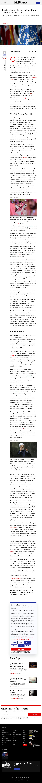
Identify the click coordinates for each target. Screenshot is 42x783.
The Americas (15, 730)
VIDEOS (33, 735)
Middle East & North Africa (17, 734)
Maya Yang (5, 23)
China (14, 744)
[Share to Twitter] (5, 63)
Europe (14, 732)
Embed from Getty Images (14, 197)
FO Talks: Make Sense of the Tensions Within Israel (36, 738)
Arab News (4, 7)
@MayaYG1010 (4, 57)
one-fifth (25, 157)
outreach (12, 551)
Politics (3, 730)
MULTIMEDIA (34, 730)
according (22, 429)
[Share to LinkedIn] (5, 65)
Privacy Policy (13, 718)
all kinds (19, 254)
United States (15, 740)
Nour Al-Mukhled (14, 698)
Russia (24, 730)
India (13, 742)
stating (12, 355)
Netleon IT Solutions (26, 780)
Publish (24, 740)
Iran (31, 93)
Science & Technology (5, 738)
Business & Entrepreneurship (6, 734)
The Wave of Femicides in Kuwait (17, 692)
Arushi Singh (13, 673)
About (24, 738)
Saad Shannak (13, 686)
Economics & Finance (5, 732)
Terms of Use (19, 718)
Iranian (18, 98)
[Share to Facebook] (5, 61)
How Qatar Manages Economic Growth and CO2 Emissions (18, 679)
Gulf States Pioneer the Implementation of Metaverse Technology (17, 665)
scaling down (13, 527)
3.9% (19, 224)
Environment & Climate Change (6, 740)
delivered (17, 392)
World (2, 744)
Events (24, 732)
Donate (17, 769)
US (26, 93)
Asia (13, 738)
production (30, 226)
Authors (24, 736)
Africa (14, 736)
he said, (29, 376)
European (25, 98)
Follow (5, 55)
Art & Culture (4, 736)
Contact (24, 742)
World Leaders (4, 742)
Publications (25, 734)
